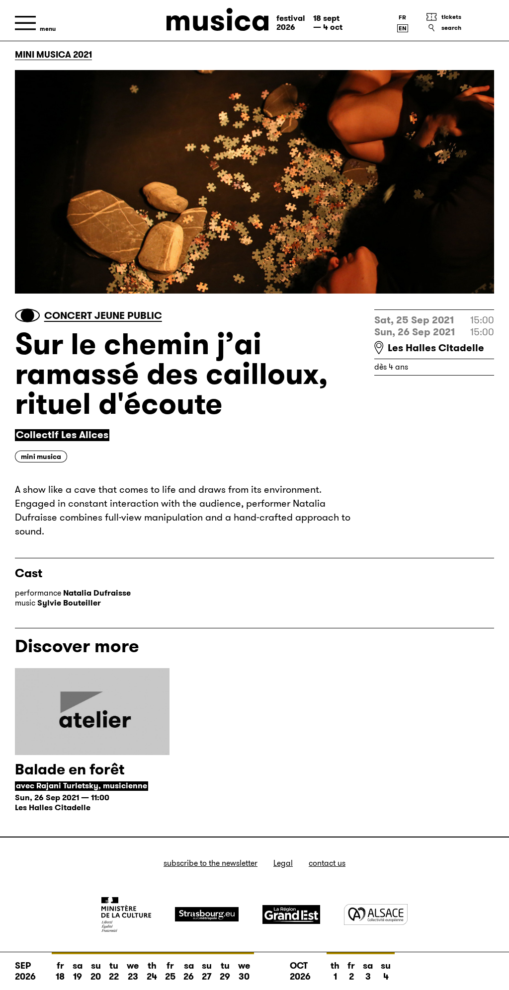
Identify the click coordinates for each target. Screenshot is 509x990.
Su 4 (386, 971)
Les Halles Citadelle (436, 348)
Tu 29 (225, 971)
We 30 (244, 971)
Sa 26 (188, 971)
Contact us (327, 863)
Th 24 (152, 971)
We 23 (133, 971)
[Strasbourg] (207, 914)
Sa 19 (78, 971)
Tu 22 (114, 971)
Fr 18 (60, 971)
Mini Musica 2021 (53, 54)
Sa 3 (368, 971)
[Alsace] (376, 914)
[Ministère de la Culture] (126, 914)
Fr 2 (351, 971)
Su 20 (95, 971)
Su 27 (207, 971)
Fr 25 (170, 971)
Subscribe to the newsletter (210, 863)
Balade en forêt (69, 769)
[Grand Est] (291, 914)
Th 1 (335, 971)
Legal (283, 863)
